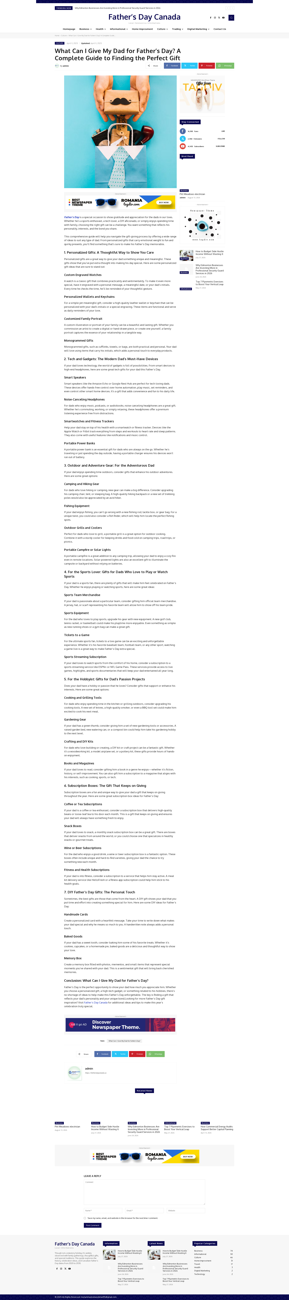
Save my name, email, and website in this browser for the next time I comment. (123, 1218)
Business (184, 190)
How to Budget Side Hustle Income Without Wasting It (210, 252)
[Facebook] (211, 18)
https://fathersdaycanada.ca (95, 1073)
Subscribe (220, 146)
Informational (186, 289)
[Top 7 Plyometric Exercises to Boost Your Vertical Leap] (186, 285)
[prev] (227, 8)
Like (223, 131)
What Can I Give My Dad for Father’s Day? (124, 1041)
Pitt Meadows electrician (192, 194)
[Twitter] (219, 18)
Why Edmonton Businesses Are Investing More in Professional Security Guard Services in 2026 (210, 269)
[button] (231, 17)
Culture (64, 35)
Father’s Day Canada (95, 1002)
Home (57, 35)
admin (66, 66)
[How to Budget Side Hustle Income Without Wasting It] (186, 255)
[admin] (57, 66)
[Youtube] (223, 18)
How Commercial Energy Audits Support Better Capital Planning (217, 1128)
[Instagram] (215, 18)
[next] (232, 8)
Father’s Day (71, 217)
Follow (221, 139)
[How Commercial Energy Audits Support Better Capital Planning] (217, 1108)
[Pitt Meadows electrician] (202, 175)
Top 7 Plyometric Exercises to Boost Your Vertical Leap (99, 8)
